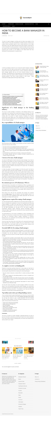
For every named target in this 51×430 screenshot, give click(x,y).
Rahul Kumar (5, 35)
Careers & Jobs (21, 381)
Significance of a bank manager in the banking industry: (13, 96)
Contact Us (38, 128)
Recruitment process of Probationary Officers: (11, 99)
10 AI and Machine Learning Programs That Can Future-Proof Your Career (44, 71)
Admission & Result (6, 26)
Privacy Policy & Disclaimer (41, 130)
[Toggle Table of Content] (22, 95)
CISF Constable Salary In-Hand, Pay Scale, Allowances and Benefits (44, 94)
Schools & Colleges (22, 404)
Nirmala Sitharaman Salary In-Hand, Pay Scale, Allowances (6, 356)
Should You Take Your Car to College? (44, 80)
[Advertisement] (25, 7)
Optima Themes (10, 413)
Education (20, 392)
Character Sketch (21, 383)
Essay (19, 395)
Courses (20, 390)
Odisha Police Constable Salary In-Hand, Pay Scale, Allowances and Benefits (44, 98)
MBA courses (9, 194)
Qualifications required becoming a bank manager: (12, 101)
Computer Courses (22, 388)
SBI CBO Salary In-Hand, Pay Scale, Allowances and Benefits (18, 356)
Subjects (20, 406)
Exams (19, 397)
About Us (37, 125)
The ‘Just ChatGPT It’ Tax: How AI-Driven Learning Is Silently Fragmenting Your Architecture (44, 107)
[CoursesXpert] (25, 18)
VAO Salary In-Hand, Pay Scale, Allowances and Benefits (29, 356)
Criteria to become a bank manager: (9, 98)
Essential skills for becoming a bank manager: (11, 102)
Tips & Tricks (20, 408)
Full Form (20, 399)
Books (13, 26)
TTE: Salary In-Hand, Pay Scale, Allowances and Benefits (44, 89)
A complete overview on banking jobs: (10, 103)
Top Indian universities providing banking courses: (12, 104)
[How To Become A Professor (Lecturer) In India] (31, 342)
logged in (9, 366)
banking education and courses (27, 296)
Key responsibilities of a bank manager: (10, 97)
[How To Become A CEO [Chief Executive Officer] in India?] (4, 342)
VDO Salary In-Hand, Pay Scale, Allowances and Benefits (44, 103)
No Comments (18, 338)
